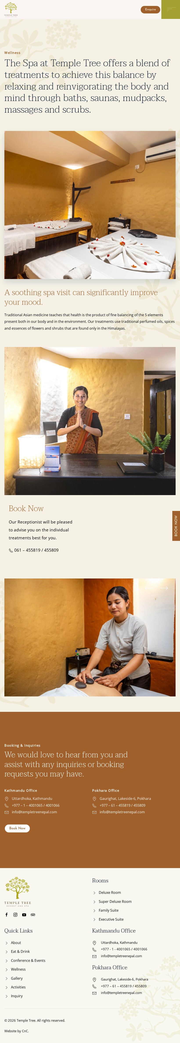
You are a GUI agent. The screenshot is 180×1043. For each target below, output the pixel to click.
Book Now (17, 828)
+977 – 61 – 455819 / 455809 (122, 805)
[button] (149, 588)
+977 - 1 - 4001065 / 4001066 (124, 949)
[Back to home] (11, 9)
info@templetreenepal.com (34, 812)
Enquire (150, 9)
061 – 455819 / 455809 (36, 550)
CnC (25, 1031)
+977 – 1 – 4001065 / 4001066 (35, 805)
